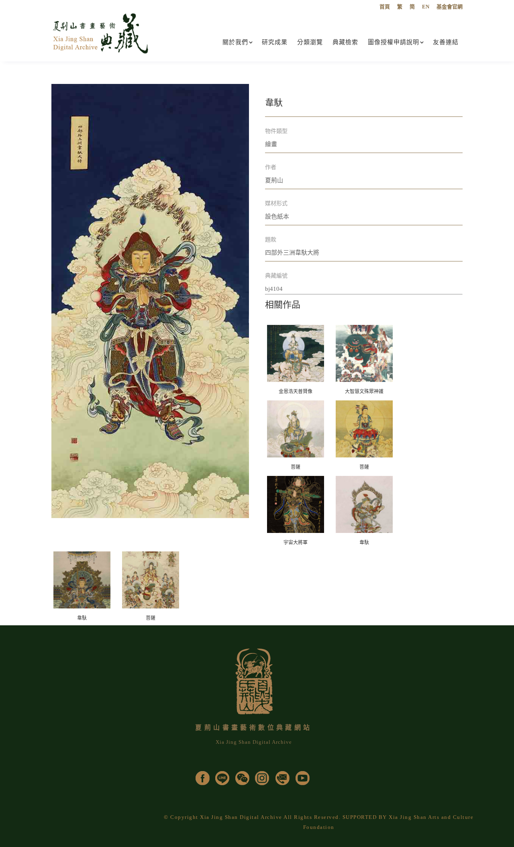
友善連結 (446, 42)
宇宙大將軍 (296, 542)
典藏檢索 (345, 42)
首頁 (384, 7)
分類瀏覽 (310, 42)
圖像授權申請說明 (393, 42)
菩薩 (295, 467)
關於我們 (235, 42)
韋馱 (364, 542)
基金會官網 (449, 7)
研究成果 (275, 42)
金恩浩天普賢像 (295, 391)
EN (425, 7)
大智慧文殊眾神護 (364, 391)
